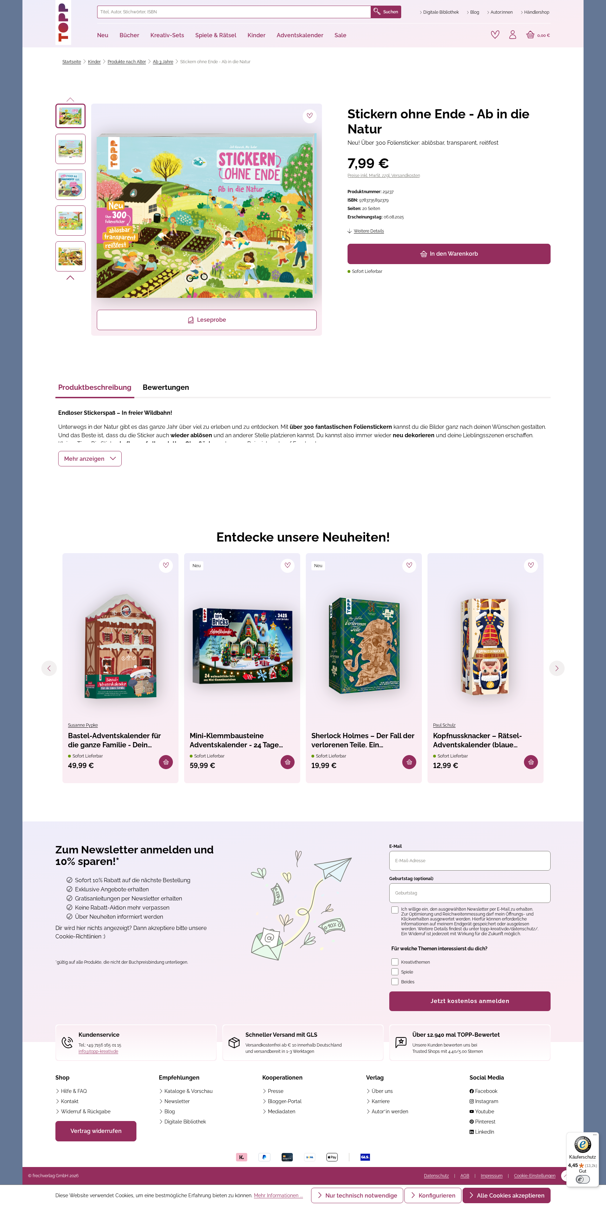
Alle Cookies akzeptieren (510, 1195)
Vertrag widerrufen (96, 1131)
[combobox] (234, 12)
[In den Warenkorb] (166, 762)
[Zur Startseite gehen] (73, 22)
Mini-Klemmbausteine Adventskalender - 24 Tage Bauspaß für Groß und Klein (235, 741)
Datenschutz (436, 1175)
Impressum (492, 1175)
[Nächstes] (70, 279)
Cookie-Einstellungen (535, 1175)
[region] (189, 220)
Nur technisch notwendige (360, 1195)
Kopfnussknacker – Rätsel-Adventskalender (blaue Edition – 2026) (477, 741)
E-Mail (395, 846)
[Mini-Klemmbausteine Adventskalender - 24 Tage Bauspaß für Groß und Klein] (242, 646)
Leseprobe (211, 319)
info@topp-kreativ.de (98, 1051)
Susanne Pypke (83, 725)
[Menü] (595, 1136)
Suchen (390, 11)
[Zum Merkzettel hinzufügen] (310, 116)
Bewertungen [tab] (166, 387)
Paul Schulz (444, 725)
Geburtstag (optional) (411, 878)
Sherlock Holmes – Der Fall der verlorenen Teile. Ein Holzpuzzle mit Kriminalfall (363, 741)
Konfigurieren (436, 1195)
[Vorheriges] (70, 98)
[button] (90, 458)
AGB (464, 1175)
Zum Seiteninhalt (51, 7)
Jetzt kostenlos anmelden (470, 1001)
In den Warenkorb (454, 253)
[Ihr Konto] (512, 35)
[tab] (94, 389)
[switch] (583, 1179)
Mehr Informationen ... (278, 1195)
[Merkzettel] (495, 34)
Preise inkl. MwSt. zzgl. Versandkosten (384, 175)
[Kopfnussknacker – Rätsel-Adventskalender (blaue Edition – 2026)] (485, 646)
